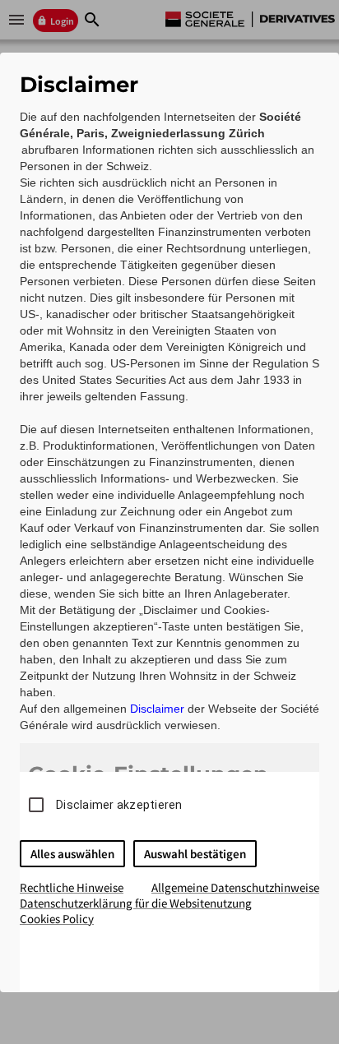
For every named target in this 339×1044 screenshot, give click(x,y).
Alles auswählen (72, 854)
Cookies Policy (57, 918)
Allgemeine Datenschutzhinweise (235, 887)
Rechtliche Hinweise (71, 887)
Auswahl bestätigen (195, 854)
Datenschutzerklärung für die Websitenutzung (136, 903)
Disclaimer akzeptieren (119, 804)
